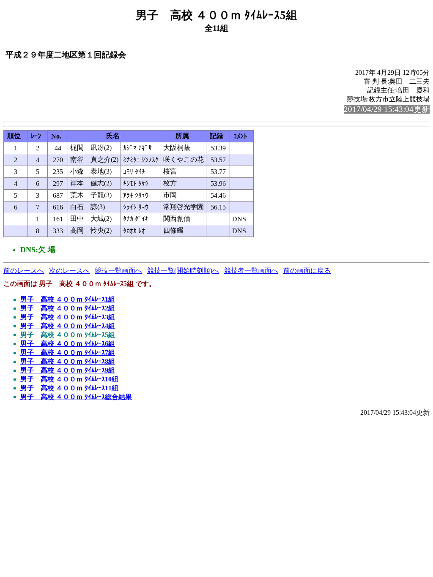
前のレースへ (23, 270)
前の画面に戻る (307, 270)
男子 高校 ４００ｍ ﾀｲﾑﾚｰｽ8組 (67, 361)
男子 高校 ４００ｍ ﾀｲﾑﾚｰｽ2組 (67, 308)
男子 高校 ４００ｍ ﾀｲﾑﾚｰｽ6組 (67, 343)
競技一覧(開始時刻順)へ (183, 270)
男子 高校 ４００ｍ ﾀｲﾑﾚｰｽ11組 (69, 388)
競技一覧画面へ (118, 270)
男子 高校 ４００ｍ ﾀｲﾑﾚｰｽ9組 (67, 370)
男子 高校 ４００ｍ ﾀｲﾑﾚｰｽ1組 (67, 299)
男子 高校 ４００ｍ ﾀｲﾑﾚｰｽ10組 (69, 379)
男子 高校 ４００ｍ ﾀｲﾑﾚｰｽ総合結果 (76, 396)
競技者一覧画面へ (251, 270)
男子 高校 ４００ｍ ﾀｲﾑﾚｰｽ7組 (67, 352)
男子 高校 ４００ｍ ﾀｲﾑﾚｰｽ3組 (67, 317)
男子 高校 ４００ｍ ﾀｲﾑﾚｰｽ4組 (67, 325)
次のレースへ (69, 270)
